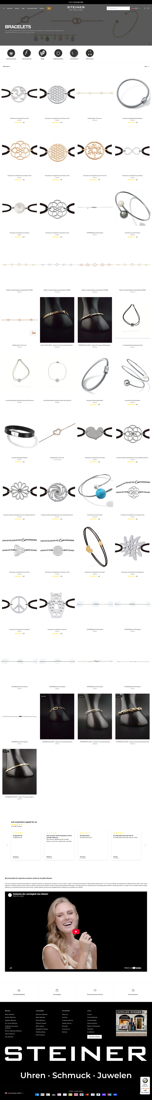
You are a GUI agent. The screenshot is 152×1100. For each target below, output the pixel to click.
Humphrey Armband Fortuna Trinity (19, 572)
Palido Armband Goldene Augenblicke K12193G (132, 290)
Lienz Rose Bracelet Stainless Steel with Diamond (19, 400)
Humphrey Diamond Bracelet (95, 400)
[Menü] (148, 1078)
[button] (7, 845)
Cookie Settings (92, 1017)
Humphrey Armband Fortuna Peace (19, 629)
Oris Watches (9, 1037)
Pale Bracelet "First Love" (95, 118)
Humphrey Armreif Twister (132, 233)
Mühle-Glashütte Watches (13, 1031)
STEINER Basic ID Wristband (95, 233)
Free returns (66, 1029)
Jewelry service (66, 1023)
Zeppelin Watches (10, 1020)
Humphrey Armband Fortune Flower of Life (57, 118)
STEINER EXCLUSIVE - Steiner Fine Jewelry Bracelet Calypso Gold (57, 742)
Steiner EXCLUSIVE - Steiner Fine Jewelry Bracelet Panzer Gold (57, 345)
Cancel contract (94, 1037)
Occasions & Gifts (32, 8)
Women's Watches (41, 1014)
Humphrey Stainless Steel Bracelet (132, 118)
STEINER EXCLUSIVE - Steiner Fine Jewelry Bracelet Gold (132, 742)
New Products (40, 1035)
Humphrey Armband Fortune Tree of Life (94, 175)
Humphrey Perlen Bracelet (132, 400)
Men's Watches (40, 1017)
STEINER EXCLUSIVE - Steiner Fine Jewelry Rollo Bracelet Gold (94, 345)
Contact (64, 1017)
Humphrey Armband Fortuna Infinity (132, 175)
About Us (65, 1014)
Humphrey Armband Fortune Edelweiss (132, 572)
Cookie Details (91, 1020)
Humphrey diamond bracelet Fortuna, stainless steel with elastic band (132, 458)
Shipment (90, 1029)
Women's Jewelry (41, 1023)
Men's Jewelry (40, 1026)
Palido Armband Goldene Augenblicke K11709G (19, 290)
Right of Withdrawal (93, 1026)
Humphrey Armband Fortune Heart (95, 457)
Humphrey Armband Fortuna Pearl (19, 233)
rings (23, 8)
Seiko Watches (9, 1014)
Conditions (90, 1032)
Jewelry (17, 8)
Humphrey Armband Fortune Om (19, 118)
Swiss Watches (40, 1020)
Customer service (67, 1020)
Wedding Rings (40, 1032)
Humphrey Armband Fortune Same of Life (19, 175)
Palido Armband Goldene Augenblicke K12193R (95, 290)
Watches (9, 8)
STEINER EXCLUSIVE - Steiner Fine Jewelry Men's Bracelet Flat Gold (19, 797)
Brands (42, 8)
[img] (77, 824)
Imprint (89, 1014)
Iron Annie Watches (11, 1023)
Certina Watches (10, 1017)
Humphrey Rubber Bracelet (19, 457)
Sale (49, 8)
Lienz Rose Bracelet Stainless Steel (132, 345)
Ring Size (65, 1026)
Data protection (92, 1023)
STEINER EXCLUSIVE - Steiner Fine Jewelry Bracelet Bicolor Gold (95, 742)
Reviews (64, 1032)
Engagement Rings (42, 1029)
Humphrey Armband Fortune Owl (57, 629)
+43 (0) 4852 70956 (78, 2)
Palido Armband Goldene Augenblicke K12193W (57, 290)
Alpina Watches (10, 1034)
